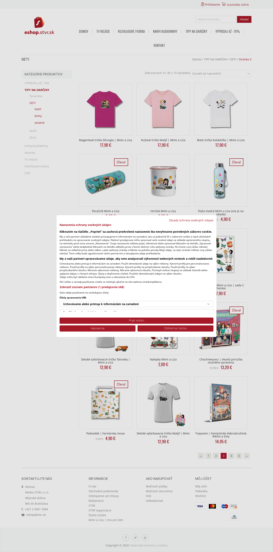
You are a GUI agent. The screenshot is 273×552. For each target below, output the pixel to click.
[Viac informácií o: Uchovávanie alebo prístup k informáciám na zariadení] (208, 304)
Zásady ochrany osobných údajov (191, 220)
